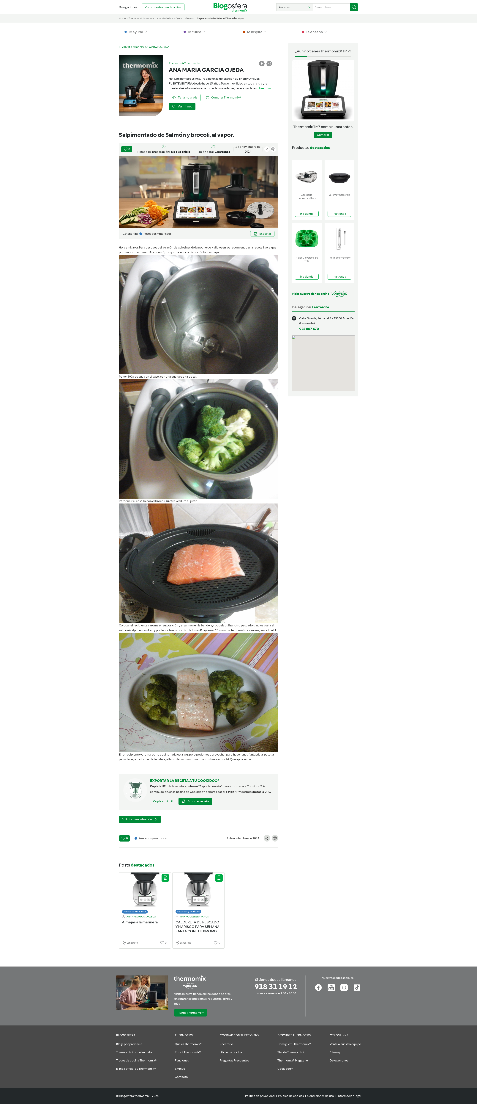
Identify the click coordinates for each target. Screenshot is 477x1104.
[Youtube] (331, 987)
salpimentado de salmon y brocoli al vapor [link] (220, 18)
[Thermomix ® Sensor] (339, 239)
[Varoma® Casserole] (339, 176)
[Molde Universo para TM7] (307, 239)
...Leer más (264, 88)
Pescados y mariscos (135, 911)
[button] (294, 7)
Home (122, 18)
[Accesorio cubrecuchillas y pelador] (307, 176)
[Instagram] (344, 987)
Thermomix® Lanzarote (141, 18)
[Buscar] (354, 7)
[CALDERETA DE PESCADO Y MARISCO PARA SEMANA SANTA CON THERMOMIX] (198, 894)
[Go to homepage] (230, 7)
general (189, 18)
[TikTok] (357, 987)
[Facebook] (318, 987)
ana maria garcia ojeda (169, 18)
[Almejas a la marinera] (145, 894)
